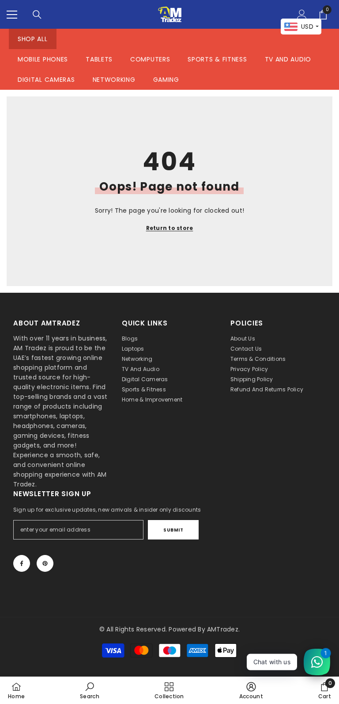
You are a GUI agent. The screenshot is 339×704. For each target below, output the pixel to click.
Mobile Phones (43, 59)
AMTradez (222, 629)
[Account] (302, 14)
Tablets (99, 59)
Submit (173, 530)
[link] (89, 690)
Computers (150, 59)
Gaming (166, 79)
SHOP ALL (33, 38)
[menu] (12, 14)
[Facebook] (21, 563)
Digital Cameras (46, 79)
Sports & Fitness (217, 59)
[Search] (37, 14)
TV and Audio (288, 59)
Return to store (169, 228)
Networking (114, 79)
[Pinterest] (45, 563)
